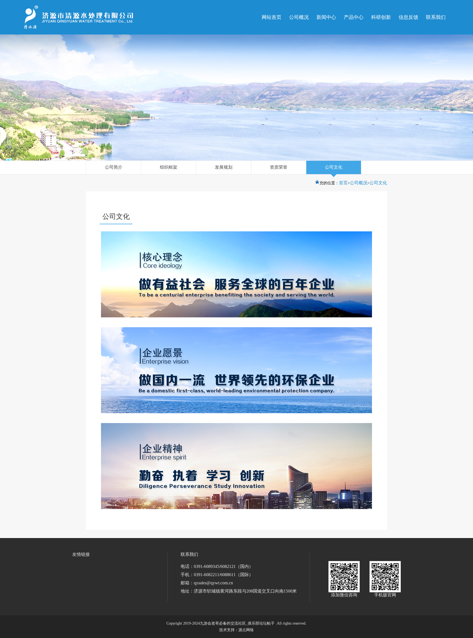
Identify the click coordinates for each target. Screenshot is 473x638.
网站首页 (271, 17)
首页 (343, 182)
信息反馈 (408, 17)
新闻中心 (326, 17)
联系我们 (436, 17)
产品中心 (354, 17)
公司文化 (333, 167)
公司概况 (299, 17)
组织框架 (168, 167)
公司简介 (113, 167)
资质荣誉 (278, 167)
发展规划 (223, 167)
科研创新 (381, 17)
